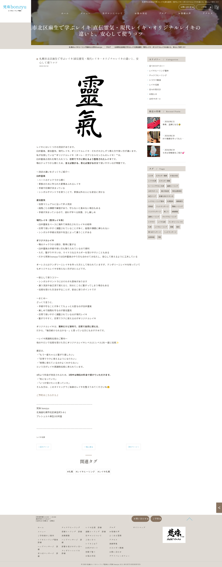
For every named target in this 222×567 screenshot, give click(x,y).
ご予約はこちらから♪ (47, 395)
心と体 (150, 175)
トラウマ (151, 222)
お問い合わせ (186, 7)
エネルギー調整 (164, 181)
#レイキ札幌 (104, 471)
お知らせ (153, 94)
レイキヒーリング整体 (159, 70)
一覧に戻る (88, 447)
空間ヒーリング (172, 186)
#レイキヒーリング (85, 471)
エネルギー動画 (161, 175)
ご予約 (204, 7)
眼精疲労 (179, 201)
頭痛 (171, 227)
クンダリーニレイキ (176, 222)
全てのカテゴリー (157, 65)
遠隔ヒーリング (153, 217)
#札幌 (70, 471)
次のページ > (133, 447)
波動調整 (175, 211)
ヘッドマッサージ (170, 232)
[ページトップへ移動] (183, 518)
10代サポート (155, 98)
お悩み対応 (174, 175)
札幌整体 (170, 201)
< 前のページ (44, 447)
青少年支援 (165, 191)
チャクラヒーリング (158, 75)
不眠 (159, 237)
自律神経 (151, 237)
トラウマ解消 (155, 80)
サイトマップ (139, 527)
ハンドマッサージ (154, 211)
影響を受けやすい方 (166, 196)
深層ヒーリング (177, 206)
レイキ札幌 (152, 181)
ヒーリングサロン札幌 (156, 186)
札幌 (149, 227)
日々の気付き (155, 89)
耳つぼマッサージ (154, 232)
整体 (177, 227)
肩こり (166, 211)
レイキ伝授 (40, 437)
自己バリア (152, 196)
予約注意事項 (176, 191)
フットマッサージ (162, 206)
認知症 (150, 206)
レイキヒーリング (161, 227)
